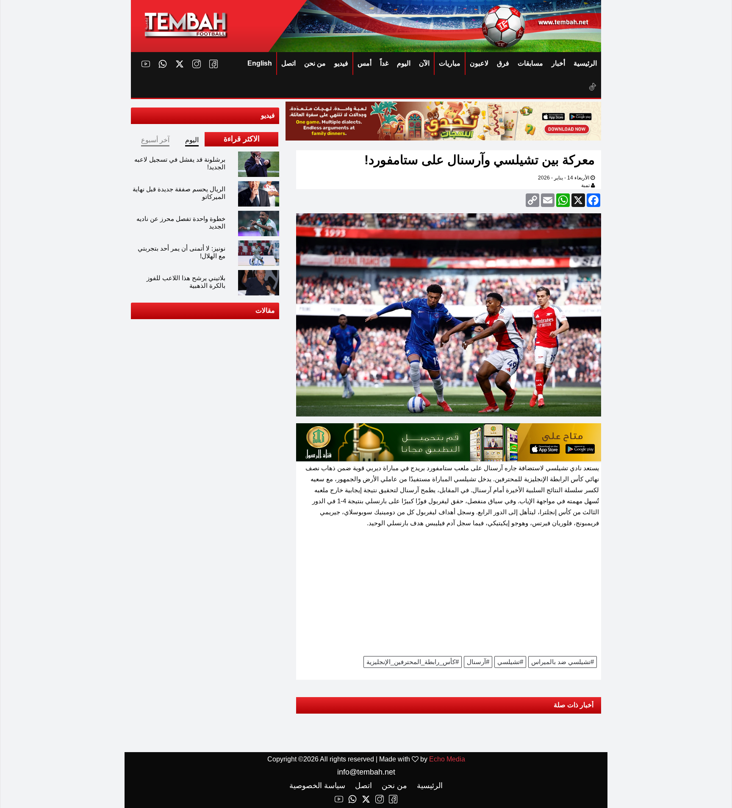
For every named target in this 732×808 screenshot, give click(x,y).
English (259, 63)
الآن (424, 63)
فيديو (341, 63)
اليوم (403, 63)
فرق (503, 63)
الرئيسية (585, 63)
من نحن (315, 63)
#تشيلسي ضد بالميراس (562, 661)
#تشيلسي (510, 661)
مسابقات (530, 63)
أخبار (558, 63)
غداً (384, 63)
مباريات (449, 63)
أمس (365, 63)
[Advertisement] (448, 594)
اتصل (288, 63)
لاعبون (479, 63)
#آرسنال (478, 661)
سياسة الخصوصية (317, 785)
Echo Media (447, 759)
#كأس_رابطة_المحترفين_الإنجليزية (412, 661)
